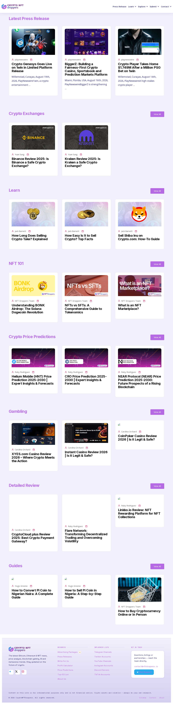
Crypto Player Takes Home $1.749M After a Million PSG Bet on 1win (139, 67)
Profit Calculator (65, 665)
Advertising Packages (69, 652)
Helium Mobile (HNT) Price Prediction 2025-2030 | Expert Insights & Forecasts (32, 379)
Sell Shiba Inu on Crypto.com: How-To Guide (138, 237)
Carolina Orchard (22, 449)
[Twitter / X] (17, 672)
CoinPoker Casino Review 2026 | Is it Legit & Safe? (137, 437)
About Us (62, 679)
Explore (141, 6)
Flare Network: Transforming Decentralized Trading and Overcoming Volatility (86, 536)
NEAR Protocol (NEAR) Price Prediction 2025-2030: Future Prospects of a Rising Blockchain (139, 381)
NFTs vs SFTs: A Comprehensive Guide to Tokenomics (83, 308)
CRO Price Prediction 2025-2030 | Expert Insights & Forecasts (86, 379)
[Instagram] (24, 672)
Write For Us (63, 661)
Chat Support (145, 672)
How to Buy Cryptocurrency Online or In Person (139, 613)
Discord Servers (101, 670)
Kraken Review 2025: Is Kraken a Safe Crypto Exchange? (82, 162)
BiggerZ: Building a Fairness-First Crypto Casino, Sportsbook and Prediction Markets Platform (86, 69)
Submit (153, 6)
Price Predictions (65, 670)
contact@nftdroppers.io (146, 666)
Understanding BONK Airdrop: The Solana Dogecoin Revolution (28, 308)
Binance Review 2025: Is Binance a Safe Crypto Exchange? (30, 162)
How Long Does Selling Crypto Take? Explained (30, 237)
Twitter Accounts (102, 656)
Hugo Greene (21, 586)
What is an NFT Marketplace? (129, 307)
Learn (131, 6)
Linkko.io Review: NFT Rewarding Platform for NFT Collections (139, 513)
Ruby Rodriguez (22, 372)
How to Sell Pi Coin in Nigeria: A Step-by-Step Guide (83, 593)
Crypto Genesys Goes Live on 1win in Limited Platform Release (32, 67)
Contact (165, 6)
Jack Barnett (20, 231)
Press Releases (65, 656)
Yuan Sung (19, 154)
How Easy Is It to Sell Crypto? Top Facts (80, 237)
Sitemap (142, 698)
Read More (17, 91)
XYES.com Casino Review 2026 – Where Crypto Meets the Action (33, 457)
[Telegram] (11, 672)
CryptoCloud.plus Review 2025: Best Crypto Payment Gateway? (33, 537)
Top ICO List (63, 674)
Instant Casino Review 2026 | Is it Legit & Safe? (86, 454)
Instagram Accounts (103, 665)
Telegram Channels (103, 652)
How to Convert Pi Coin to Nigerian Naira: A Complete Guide (32, 593)
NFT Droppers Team (24, 300)
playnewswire (21, 59)
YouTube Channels (102, 661)
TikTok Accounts (102, 674)
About (161, 698)
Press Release (119, 6)
